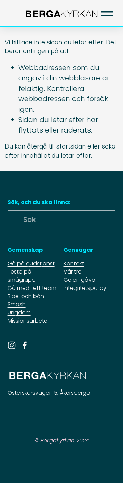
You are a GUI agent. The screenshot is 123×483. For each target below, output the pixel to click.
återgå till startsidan (56, 146)
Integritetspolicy (85, 288)
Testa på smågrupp (22, 276)
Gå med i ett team (32, 288)
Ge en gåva (79, 280)
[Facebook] (24, 345)
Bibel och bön (26, 296)
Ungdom (19, 312)
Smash (17, 304)
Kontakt (74, 263)
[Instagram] (12, 345)
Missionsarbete (27, 321)
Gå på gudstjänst (31, 263)
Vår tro (73, 272)
